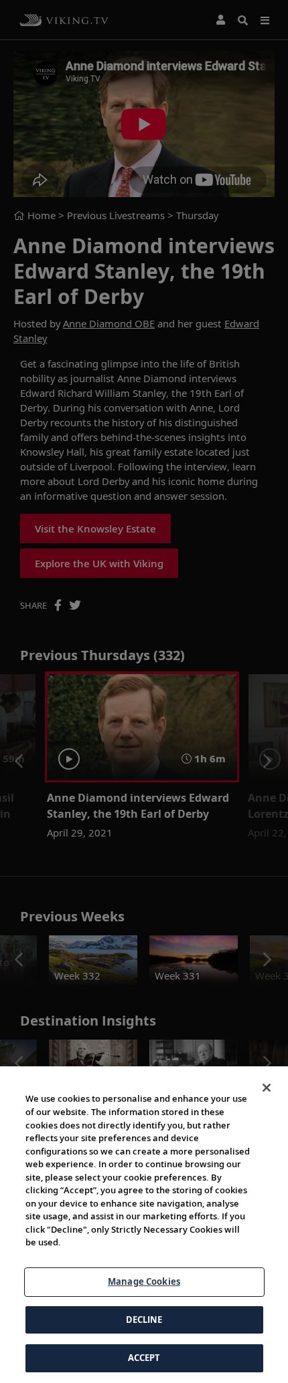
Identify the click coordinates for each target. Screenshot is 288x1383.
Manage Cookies (144, 1281)
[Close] (266, 1087)
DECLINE (144, 1320)
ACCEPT (144, 1358)
